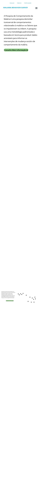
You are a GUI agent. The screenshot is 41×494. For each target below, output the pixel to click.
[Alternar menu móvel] (36, 8)
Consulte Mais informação (15, 50)
